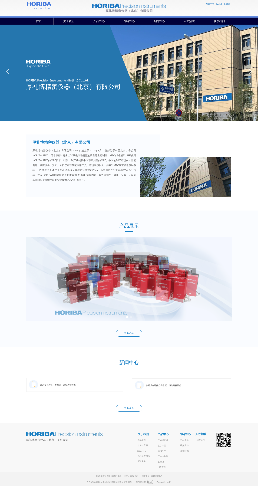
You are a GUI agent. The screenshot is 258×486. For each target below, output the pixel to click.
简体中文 (210, 4)
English (219, 4)
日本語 (227, 4)
